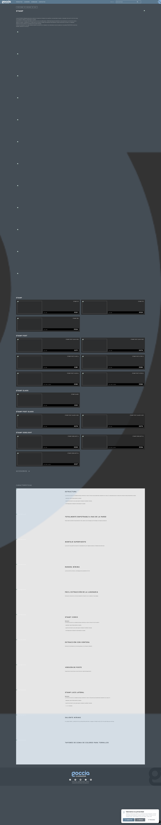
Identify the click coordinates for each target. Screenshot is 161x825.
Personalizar (152, 819)
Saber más (149, 816)
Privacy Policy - (75, 781)
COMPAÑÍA (27, 1)
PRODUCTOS (19, 1)
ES (111, 1)
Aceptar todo (129, 819)
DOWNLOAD (34, 1)
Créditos (87, 781)
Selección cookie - (82, 781)
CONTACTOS (42, 1)
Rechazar (140, 819)
